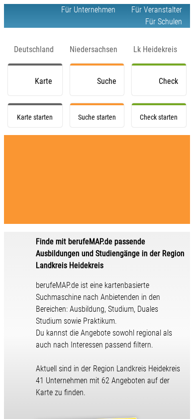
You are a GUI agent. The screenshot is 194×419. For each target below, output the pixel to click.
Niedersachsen (93, 49)
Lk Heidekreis (155, 49)
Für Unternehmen (88, 9)
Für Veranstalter (156, 9)
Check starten (170, 85)
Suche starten (108, 85)
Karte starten (46, 85)
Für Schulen (163, 21)
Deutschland (34, 49)
